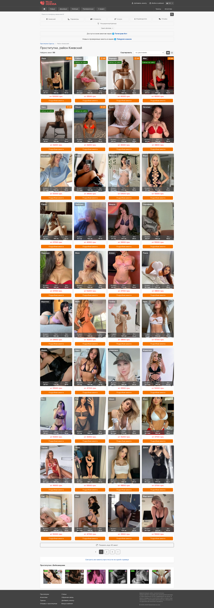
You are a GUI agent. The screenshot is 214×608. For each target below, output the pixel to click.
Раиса (43, 204)
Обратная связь (68, 597)
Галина (112, 302)
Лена (77, 447)
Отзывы (164, 19)
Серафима (147, 204)
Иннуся (112, 204)
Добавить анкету (140, 3)
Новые (52, 9)
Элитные (75, 9)
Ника (43, 107)
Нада (111, 496)
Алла (77, 156)
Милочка (113, 156)
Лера (43, 58)
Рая (76, 399)
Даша (111, 399)
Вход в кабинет (67, 604)
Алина (111, 253)
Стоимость (97, 19)
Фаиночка (147, 350)
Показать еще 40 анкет (108, 545)
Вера (145, 156)
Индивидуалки (141, 19)
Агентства (168, 9)
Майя (77, 302)
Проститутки (44, 594)
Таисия (44, 447)
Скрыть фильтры (106, 28)
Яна (42, 399)
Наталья (146, 107)
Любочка (79, 204)
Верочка (45, 302)
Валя (111, 107)
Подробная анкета (56, 100)
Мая (77, 496)
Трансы (158, 9)
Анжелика (113, 350)
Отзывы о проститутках (48, 604)
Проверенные (88, 9)
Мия (144, 58)
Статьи (64, 594)
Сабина (78, 58)
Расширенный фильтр (108, 24)
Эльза (78, 107)
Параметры (74, 19)
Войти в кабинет (158, 3)
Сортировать (126, 52)
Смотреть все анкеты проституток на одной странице (107, 560)
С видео (101, 9)
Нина (145, 302)
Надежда (45, 253)
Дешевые (63, 9)
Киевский (52, 19)
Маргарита (147, 496)
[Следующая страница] (118, 552)
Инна (77, 253)
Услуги (119, 19)
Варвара (113, 58)
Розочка (45, 156)
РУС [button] (170, 3)
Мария (44, 350)
